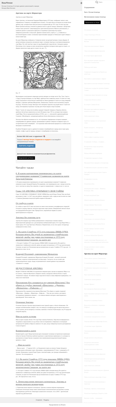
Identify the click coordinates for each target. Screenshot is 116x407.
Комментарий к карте (26, 330)
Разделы (46, 400)
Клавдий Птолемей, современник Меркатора (37, 254)
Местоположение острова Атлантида (95, 17)
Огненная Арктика (24, 302)
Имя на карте (23, 345)
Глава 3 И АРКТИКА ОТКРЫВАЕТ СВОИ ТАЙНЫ (40, 191)
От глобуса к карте (24, 203)
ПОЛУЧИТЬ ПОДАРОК (26, 146)
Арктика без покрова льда (28, 217)
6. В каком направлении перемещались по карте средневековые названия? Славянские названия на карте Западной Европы (42, 176)
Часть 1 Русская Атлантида (92, 12)
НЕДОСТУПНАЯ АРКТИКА (29, 268)
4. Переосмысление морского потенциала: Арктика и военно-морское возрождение (41, 383)
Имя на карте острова (26, 316)
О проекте (39, 400)
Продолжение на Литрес (92, 22)
